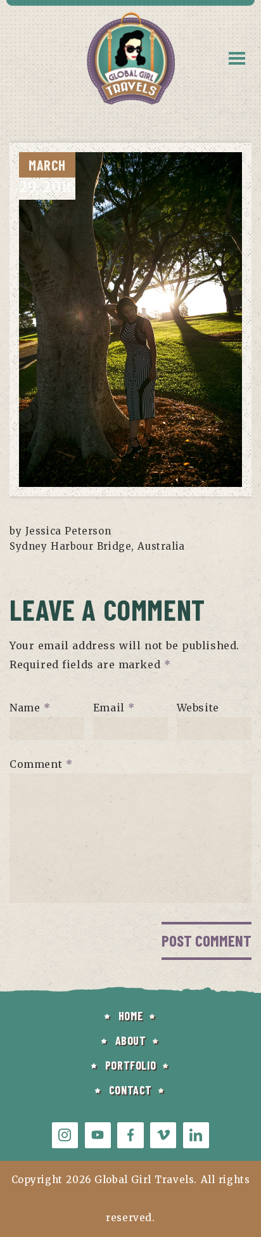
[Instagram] (65, 1135)
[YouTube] (98, 1135)
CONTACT (130, 1090)
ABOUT (130, 1040)
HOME (130, 1016)
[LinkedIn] (196, 1135)
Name (30, 707)
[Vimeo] (163, 1135)
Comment (41, 764)
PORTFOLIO (130, 1065)
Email (114, 707)
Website (198, 707)
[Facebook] (130, 1135)
